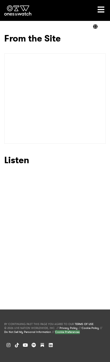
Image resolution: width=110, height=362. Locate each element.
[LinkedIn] (51, 345)
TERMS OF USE (84, 324)
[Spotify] (34, 345)
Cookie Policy (90, 328)
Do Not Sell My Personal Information (27, 332)
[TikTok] (17, 345)
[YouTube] (25, 345)
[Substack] (42, 345)
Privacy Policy (69, 328)
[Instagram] (8, 345)
